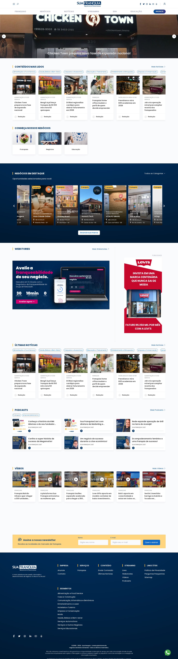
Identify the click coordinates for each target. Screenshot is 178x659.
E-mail (113, 538)
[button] (143, 295)
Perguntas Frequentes (155, 574)
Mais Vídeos (158, 468)
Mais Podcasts (157, 410)
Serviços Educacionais (67, 628)
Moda (60, 614)
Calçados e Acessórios (74, 72)
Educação (136, 11)
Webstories (22, 249)
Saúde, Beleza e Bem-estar (70, 618)
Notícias (69, 11)
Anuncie (159, 11)
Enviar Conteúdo (105, 570)
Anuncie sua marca (89, 232)
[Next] (164, 206)
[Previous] (13, 206)
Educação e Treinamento (97, 72)
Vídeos (19, 468)
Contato (62, 574)
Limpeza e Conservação (147, 72)
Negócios (45, 11)
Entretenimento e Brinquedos (122, 72)
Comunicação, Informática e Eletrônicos (76, 600)
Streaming (93, 11)
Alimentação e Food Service (24, 72)
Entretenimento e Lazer (68, 604)
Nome (80, 538)
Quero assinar (151, 542)
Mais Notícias (157, 66)
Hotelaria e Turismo (66, 607)
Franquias (20, 11)
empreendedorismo (31, 415)
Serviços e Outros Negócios (70, 625)
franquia (16, 415)
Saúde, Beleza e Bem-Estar (49, 72)
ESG (115, 11)
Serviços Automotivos (67, 621)
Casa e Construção (66, 597)
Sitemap (148, 577)
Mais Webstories (100, 249)
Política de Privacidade (155, 570)
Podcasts (21, 410)
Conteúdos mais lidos (29, 66)
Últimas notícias (26, 345)
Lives (124, 570)
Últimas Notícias (105, 574)
